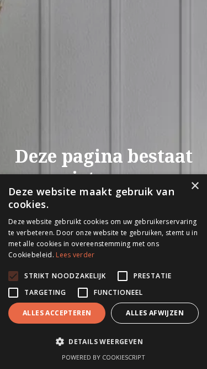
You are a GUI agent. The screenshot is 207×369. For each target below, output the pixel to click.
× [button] (194, 186)
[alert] (103, 271)
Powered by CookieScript (103, 357)
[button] (103, 342)
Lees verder (75, 254)
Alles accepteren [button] (57, 313)
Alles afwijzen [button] (155, 313)
